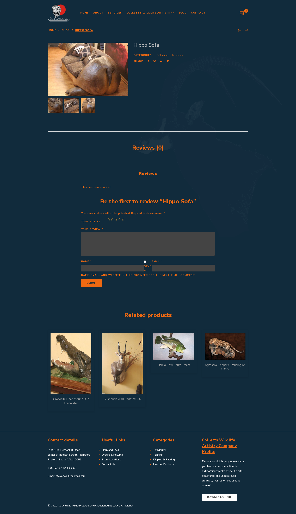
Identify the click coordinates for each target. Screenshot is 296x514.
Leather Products (163, 464)
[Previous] (239, 31)
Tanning (158, 455)
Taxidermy (177, 55)
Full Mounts (163, 55)
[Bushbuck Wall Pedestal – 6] (122, 363)
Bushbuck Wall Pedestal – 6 (122, 399)
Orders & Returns (112, 455)
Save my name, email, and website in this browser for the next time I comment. (138, 271)
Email (157, 261)
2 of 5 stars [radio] (112, 219)
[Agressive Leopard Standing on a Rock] (225, 346)
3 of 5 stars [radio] (116, 219)
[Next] (246, 31)
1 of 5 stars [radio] (108, 219)
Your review (92, 229)
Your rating (91, 221)
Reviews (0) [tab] (148, 148)
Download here (219, 497)
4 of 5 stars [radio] (119, 219)
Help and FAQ (110, 450)
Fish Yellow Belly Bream (174, 365)
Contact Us (108, 464)
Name (86, 261)
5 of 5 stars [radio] (123, 219)
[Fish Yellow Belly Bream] (173, 346)
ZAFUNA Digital (123, 505)
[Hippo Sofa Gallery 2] (88, 105)
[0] (242, 14)
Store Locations (111, 459)
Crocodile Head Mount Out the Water (71, 401)
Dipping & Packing (164, 459)
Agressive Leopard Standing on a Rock (225, 367)
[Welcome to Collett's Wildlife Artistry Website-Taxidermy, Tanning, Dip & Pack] (59, 13)
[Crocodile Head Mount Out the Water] (71, 363)
